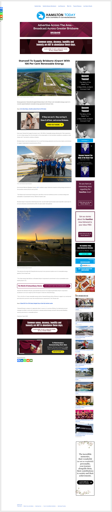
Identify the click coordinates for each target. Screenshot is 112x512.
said (37, 187)
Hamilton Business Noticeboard (49, 6)
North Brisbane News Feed (81, 296)
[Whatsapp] (24, 360)
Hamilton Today (19, 504)
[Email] (31, 360)
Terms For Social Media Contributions (49, 506)
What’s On (69, 6)
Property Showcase (77, 6)
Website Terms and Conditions (28, 506)
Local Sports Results (87, 6)
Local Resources (61, 6)
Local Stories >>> (85, 140)
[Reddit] (28, 360)
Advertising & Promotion (62, 506)
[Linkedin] (21, 360)
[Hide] (0, 21)
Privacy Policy (19, 506)
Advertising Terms (38, 506)
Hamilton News (38, 6)
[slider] (86, 176)
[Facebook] (18, 360)
